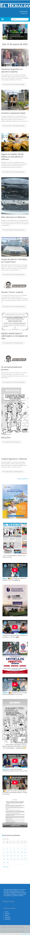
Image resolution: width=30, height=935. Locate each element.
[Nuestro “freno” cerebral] (15, 284)
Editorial (16, 471)
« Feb (3, 867)
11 (11, 852)
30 (4, 862)
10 (7, 852)
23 (4, 859)
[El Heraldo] (15, 5)
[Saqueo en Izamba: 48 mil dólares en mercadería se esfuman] (15, 142)
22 (25, 856)
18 (11, 856)
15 (25, 852)
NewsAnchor (15, 931)
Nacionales (7, 919)
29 (25, 859)
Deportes (7, 913)
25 (11, 859)
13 (18, 852)
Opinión (22, 306)
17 (7, 856)
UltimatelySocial (26, 934)
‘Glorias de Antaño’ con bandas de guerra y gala (17, 36)
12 (14, 852)
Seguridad (22, 84)
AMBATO (4, 578)
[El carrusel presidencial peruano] (15, 359)
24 (7, 859)
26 (14, 859)
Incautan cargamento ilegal (13, 113)
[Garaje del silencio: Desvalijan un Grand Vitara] (15, 247)
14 (22, 852)
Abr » (7, 867)
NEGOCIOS (5, 438)
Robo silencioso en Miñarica (13, 217)
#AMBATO (5, 693)
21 (22, 856)
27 (18, 859)
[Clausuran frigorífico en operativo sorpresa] (15, 57)
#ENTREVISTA (6, 769)
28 (22, 859)
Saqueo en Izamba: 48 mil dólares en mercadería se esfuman (12, 156)
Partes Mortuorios (18, 343)
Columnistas (17, 306)
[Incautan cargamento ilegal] (15, 100)
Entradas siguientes (22, 478)
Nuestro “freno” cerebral (12, 292)
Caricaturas (17, 442)
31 (7, 862)
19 (14, 856)
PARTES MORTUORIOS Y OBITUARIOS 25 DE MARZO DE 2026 (14, 336)
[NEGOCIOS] (15, 411)
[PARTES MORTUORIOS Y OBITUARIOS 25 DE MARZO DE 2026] (15, 321)
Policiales (16, 84)
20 (18, 856)
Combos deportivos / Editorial (14, 459)
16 (4, 856)
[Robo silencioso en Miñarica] (15, 195)
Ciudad (6, 912)
